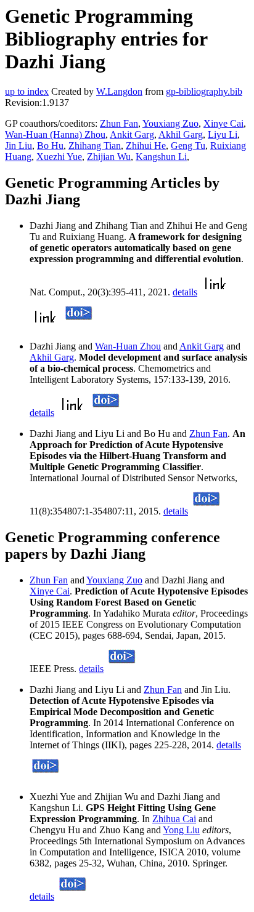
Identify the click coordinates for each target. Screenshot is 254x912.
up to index (27, 91)
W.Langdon (119, 91)
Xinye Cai (223, 123)
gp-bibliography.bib (204, 91)
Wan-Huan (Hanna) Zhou (55, 134)
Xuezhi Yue (59, 156)
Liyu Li (222, 134)
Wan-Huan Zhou (128, 346)
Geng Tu (188, 145)
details (185, 292)
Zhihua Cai (174, 819)
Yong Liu (181, 830)
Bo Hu (50, 145)
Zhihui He (146, 145)
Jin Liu (18, 145)
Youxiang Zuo (170, 123)
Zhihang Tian (94, 145)
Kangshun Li (161, 156)
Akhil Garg (180, 134)
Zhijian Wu (109, 156)
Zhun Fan (119, 123)
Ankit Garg (132, 134)
